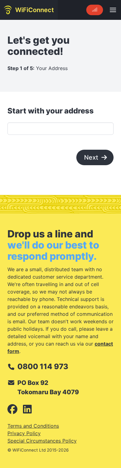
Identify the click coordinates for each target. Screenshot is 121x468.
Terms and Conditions (33, 426)
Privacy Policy (24, 433)
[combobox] (60, 128)
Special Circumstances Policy (42, 441)
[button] (113, 10)
